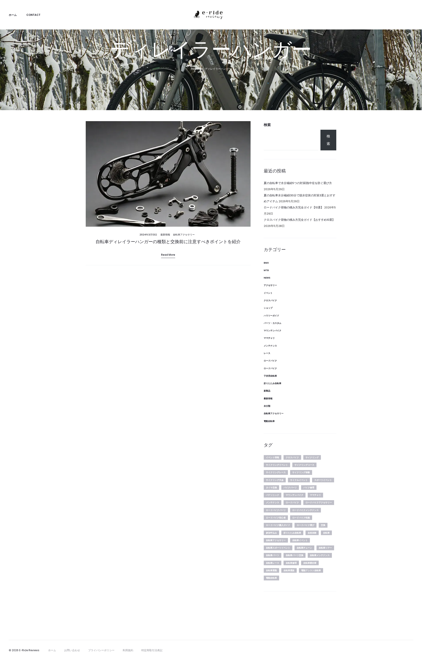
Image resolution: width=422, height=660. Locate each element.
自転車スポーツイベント (278, 547)
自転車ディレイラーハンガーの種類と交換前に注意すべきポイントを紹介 (168, 242)
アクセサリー (270, 285)
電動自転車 (269, 421)
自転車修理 (291, 563)
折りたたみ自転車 (272, 383)
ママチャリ (269, 338)
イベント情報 (272, 457)
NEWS (267, 277)
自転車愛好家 (309, 563)
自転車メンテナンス (320, 555)
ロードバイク (270, 360)
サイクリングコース (304, 465)
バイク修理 (308, 487)
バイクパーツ (290, 487)
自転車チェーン (304, 547)
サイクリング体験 (301, 472)
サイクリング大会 (275, 480)
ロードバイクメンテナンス (305, 510)
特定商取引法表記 (151, 650)
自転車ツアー (325, 547)
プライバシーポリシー (101, 650)
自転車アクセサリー (184, 234)
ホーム (13, 15)
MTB (266, 270)
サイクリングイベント (277, 465)
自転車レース (272, 563)
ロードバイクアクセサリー (319, 502)
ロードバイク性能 (301, 517)
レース (267, 353)
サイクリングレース (276, 472)
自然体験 (312, 532)
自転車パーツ (272, 555)
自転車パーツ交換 (294, 555)
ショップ (268, 308)
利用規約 (128, 650)
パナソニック (272, 495)
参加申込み (271, 532)
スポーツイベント (323, 480)
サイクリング (312, 457)
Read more (168, 255)
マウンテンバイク (272, 330)
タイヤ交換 (271, 487)
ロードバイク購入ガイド (278, 525)
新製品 (267, 390)
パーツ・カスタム (272, 323)
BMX (266, 262)
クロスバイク (270, 300)
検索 (267, 124)
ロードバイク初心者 (276, 517)
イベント (268, 293)
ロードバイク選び (305, 525)
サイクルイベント (299, 480)
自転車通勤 (271, 570)
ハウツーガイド (271, 315)
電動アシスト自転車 (311, 570)
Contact (33, 15)
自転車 (326, 532)
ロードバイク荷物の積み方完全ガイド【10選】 (294, 207)
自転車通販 (289, 570)
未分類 (267, 406)
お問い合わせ (72, 650)
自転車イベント (300, 540)
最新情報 (165, 234)
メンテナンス (270, 345)
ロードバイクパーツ (276, 510)
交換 (323, 525)
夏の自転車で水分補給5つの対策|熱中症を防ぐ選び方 (298, 183)
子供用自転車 (270, 375)
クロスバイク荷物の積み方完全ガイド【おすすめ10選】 (299, 220)
